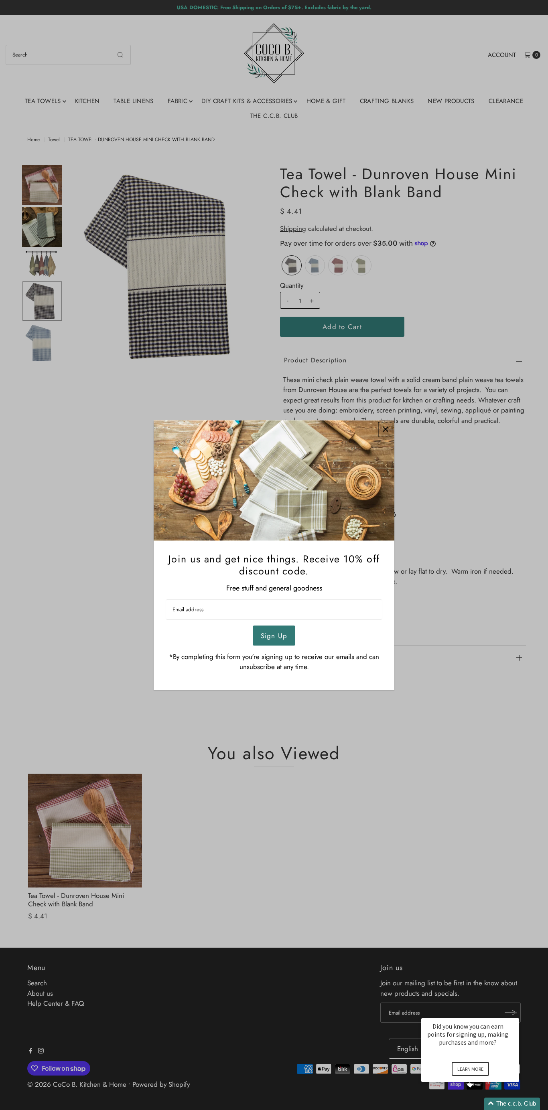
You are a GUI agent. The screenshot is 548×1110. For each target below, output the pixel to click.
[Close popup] (385, 429)
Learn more (470, 1069)
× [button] (515, 1013)
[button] (480, 1104)
